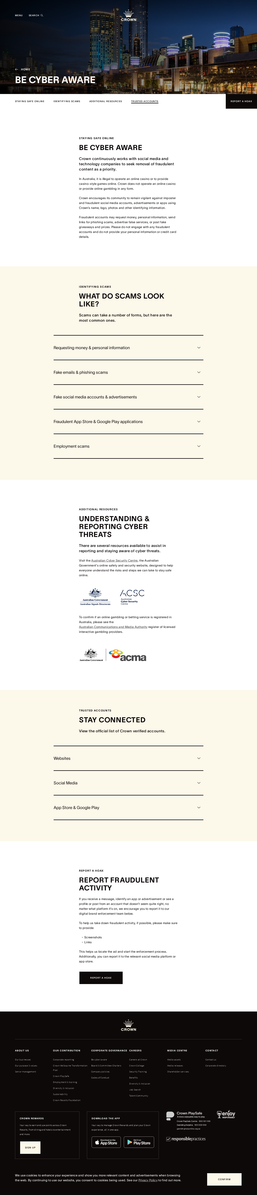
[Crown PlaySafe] (188, 1117)
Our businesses (23, 1059)
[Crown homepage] (128, 15)
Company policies (100, 1071)
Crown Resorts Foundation (66, 1100)
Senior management (25, 1071)
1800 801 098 (204, 1121)
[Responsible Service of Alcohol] (226, 1121)
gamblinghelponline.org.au (188, 1129)
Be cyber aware (99, 1059)
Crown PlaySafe (61, 1076)
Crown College (136, 1065)
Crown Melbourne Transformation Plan (70, 1067)
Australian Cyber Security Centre (114, 560)
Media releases (175, 1065)
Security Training (138, 1071)
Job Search (135, 1089)
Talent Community (138, 1095)
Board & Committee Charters (106, 1065)
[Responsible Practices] (185, 1139)
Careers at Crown (138, 1059)
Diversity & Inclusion (139, 1083)
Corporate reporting (63, 1059)
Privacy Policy (147, 1180)
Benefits (133, 1077)
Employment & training (65, 1082)
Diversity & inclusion (63, 1088)
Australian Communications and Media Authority (113, 627)
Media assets (174, 1059)
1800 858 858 (200, 1125)
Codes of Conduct (100, 1077)
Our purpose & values (26, 1065)
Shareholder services (178, 1071)
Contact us (210, 1059)
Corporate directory (215, 1065)
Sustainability (60, 1094)
